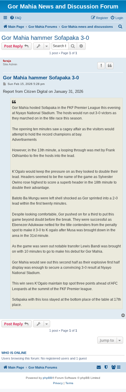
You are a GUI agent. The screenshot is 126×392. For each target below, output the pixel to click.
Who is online (13, 353)
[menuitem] (15, 17)
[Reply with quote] (109, 65)
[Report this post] (101, 65)
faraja (7, 60)
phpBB (47, 377)
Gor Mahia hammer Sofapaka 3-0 (45, 38)
